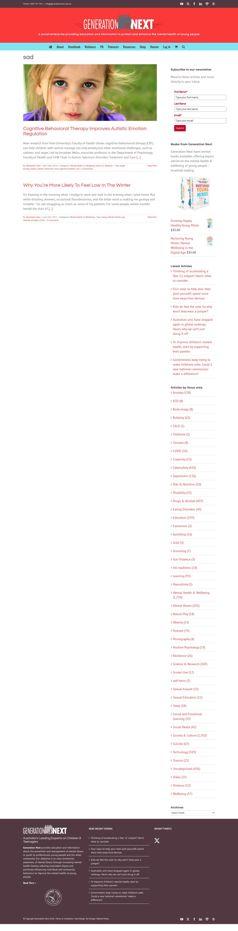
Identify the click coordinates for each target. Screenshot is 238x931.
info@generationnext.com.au (58, 3)
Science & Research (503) (190, 664)
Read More (152, 165)
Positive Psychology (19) (189, 647)
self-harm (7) (181, 681)
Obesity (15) (181, 622)
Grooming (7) (182, 551)
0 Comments (87, 168)
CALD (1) (178, 426)
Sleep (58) (179, 706)
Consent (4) (180, 443)
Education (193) (183, 518)
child (56, 168)
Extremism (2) (182, 526)
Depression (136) (184, 476)
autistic (40, 168)
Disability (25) (182, 493)
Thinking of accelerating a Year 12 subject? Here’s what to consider (192, 276)
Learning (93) (182, 576)
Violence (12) (181, 785)
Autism (33, 168)
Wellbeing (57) (182, 794)
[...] (138, 157)
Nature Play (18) (183, 614)
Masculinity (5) (182, 584)
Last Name (180, 103)
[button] (183, 46)
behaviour (49, 168)
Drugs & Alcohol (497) (188, 501)
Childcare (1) (181, 434)
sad (77, 168)
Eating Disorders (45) (187, 509)
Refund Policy (103, 918)
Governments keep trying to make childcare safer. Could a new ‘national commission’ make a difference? (117, 896)
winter (42, 220)
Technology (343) (184, 752)
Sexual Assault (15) (186, 689)
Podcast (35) (181, 631)
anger (122, 165)
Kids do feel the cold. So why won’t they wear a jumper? (116, 861)
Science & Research (102, 99)
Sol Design (90, 918)
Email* (178, 115)
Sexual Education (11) (187, 697)
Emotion (71, 168)
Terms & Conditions (64, 918)
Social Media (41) (184, 727)
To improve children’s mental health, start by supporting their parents (192, 346)
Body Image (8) (183, 409)
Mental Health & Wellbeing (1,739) (191, 595)
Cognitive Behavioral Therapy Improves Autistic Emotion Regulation (90, 88)
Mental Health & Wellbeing (81, 99)
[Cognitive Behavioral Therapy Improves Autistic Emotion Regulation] (90, 92)
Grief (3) (178, 543)
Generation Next (33, 165)
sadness (26, 220)
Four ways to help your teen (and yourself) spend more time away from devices (191, 293)
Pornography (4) (183, 639)
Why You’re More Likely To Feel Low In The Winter (77, 185)
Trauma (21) (181, 760)
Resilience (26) (183, 656)
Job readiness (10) (185, 568)
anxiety (26, 168)
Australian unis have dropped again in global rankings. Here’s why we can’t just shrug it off (115, 872)
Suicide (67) (181, 744)
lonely (104, 217)
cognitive (63, 168)
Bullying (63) (181, 418)
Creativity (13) (182, 459)
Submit (180, 128)
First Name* (180, 91)
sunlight (34, 220)
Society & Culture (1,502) (190, 735)
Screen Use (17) (183, 672)
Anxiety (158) (182, 393)
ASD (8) (178, 401)
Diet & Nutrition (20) (187, 484)
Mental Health (114, 217)
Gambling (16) (182, 534)
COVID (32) (180, 451)
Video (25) (180, 777)
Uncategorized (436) (186, 769)
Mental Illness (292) (186, 606)
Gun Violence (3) (184, 559)
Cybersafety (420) (184, 468)
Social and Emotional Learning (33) (187, 716)
